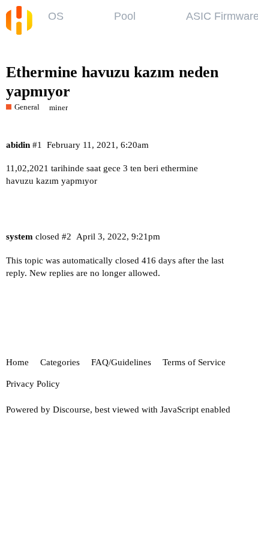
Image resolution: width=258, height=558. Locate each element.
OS (56, 16)
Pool (125, 16)
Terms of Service (194, 362)
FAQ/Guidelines (121, 362)
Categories (60, 362)
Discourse (71, 409)
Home (17, 362)
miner (58, 107)
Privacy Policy (33, 384)
